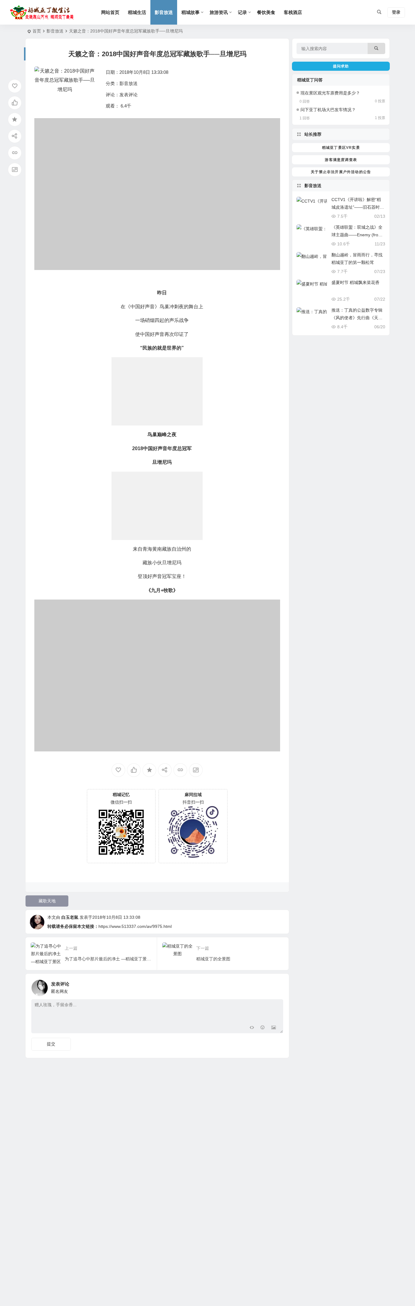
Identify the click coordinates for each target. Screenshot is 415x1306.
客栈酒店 (293, 12)
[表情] (263, 1028)
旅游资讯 (219, 12)
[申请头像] (277, 986)
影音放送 (164, 12)
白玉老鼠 (69, 917)
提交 (51, 1043)
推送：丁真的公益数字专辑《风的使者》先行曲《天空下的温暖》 (356, 318)
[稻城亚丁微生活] (43, 12)
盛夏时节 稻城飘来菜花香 (355, 282)
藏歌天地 (47, 900)
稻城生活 (137, 12)
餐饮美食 (266, 12)
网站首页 (110, 12)
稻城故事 (190, 12)
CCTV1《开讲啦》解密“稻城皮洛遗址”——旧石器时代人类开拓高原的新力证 (357, 207)
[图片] (274, 1028)
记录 (242, 12)
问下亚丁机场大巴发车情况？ (328, 109)
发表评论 (128, 94)
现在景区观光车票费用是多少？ (330, 93)
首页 (37, 31)
